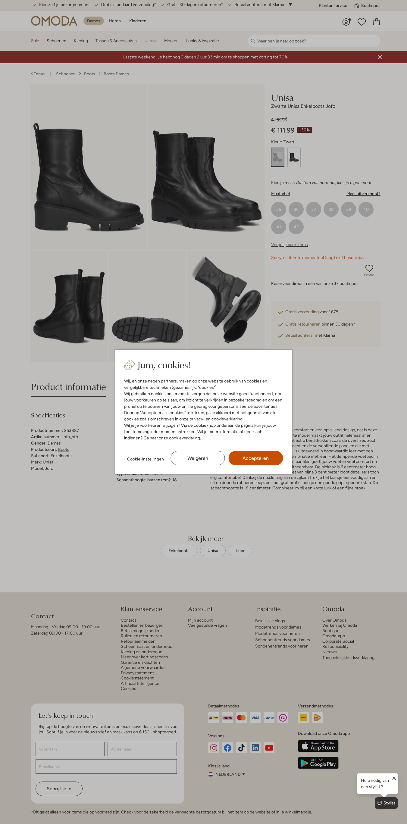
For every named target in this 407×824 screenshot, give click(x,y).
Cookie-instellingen (145, 459)
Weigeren (197, 458)
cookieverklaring (227, 419)
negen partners (162, 381)
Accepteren (256, 458)
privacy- (197, 419)
